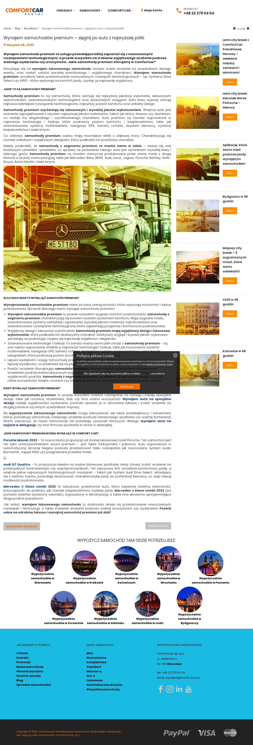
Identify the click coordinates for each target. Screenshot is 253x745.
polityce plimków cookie (160, 364)
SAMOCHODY (90, 10)
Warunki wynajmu (29, 671)
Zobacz (229, 82)
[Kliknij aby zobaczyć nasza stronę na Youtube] (189, 689)
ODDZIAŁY (64, 10)
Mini (90, 653)
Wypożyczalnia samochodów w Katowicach (126, 578)
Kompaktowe (96, 662)
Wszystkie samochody (103, 689)
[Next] (248, 28)
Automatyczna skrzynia (104, 685)
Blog (19, 680)
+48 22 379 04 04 (199, 13)
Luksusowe (95, 680)
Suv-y (91, 676)
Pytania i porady (28, 676)
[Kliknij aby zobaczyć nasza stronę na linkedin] (180, 689)
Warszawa (174, 664)
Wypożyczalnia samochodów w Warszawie (42, 578)
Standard (94, 667)
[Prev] (234, 28)
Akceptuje (126, 386)
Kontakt (22, 658)
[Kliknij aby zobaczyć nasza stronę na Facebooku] (161, 689)
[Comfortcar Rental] (24, 11)
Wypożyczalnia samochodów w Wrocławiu (168, 578)
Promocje (23, 662)
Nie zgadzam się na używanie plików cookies (112, 373)
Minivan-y (94, 671)
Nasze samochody (30, 667)
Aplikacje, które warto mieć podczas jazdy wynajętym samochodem (235, 154)
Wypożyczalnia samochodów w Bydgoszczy (189, 619)
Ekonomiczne (96, 658)
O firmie (22, 653)
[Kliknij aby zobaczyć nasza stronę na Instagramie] (170, 689)
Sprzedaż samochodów (33, 685)
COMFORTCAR (119, 10)
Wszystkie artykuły (21, 526)
